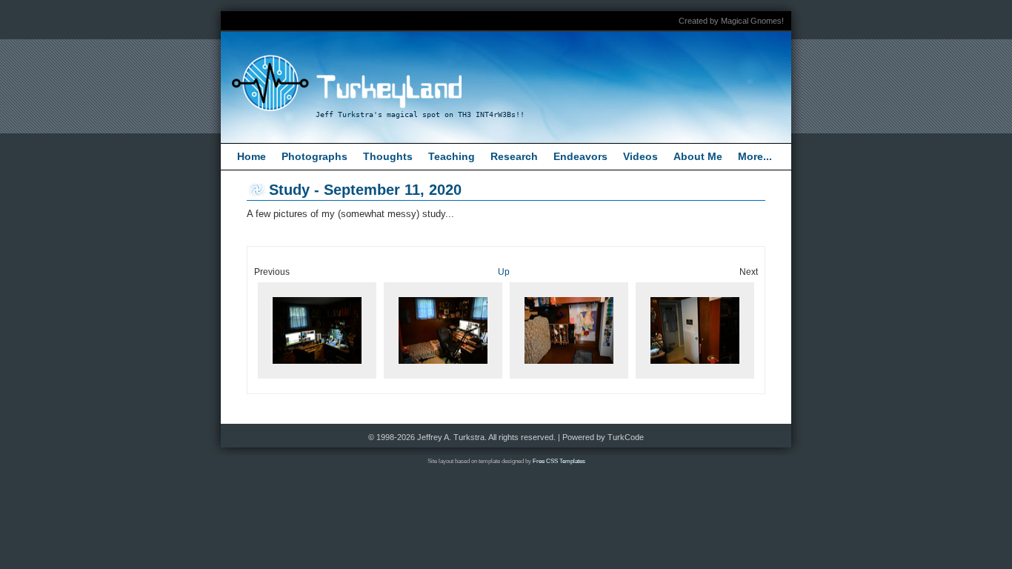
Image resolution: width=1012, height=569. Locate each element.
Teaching (451, 156)
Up (504, 271)
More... (755, 156)
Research (514, 156)
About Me (697, 156)
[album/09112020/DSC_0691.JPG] (569, 379)
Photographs (314, 156)
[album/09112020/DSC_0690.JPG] (443, 379)
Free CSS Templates (559, 461)
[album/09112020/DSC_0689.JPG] (317, 379)
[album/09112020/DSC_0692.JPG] (695, 379)
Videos (640, 156)
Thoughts (388, 156)
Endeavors (580, 156)
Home (251, 156)
